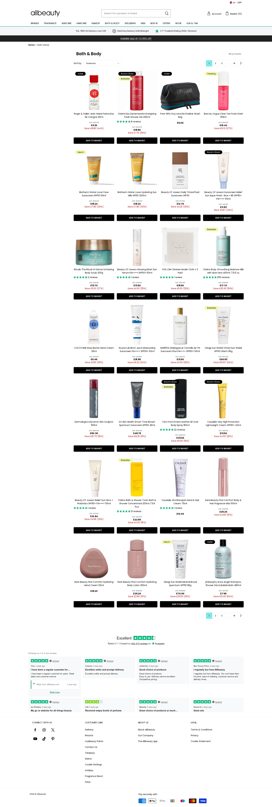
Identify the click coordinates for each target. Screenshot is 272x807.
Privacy (194, 735)
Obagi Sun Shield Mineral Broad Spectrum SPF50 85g (180, 583)
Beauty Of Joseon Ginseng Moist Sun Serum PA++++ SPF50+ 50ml (137, 271)
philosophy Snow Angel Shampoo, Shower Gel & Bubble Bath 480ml (223, 583)
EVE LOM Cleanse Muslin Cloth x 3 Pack (180, 271)
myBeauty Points (94, 741)
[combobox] (136, 13)
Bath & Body (112, 23)
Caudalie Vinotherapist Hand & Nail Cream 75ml (180, 502)
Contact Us (91, 747)
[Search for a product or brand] (167, 13)
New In (154, 23)
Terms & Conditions (201, 729)
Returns (89, 735)
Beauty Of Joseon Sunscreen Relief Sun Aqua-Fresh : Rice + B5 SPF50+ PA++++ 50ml (223, 195)
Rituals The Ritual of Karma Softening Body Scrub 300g (94, 271)
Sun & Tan (192, 23)
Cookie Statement (201, 741)
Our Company (145, 735)
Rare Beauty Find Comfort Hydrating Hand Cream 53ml (93, 583)
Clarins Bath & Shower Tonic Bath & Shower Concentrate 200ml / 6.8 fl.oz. (137, 503)
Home (31, 45)
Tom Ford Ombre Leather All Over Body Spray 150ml (180, 423)
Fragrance (50, 23)
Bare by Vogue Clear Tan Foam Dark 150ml (223, 115)
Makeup (96, 23)
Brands (35, 23)
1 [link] (209, 63)
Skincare (66, 23)
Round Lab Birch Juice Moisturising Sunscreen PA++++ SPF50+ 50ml (137, 349)
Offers (166, 23)
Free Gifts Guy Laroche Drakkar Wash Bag (180, 115)
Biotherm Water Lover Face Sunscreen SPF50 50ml (94, 194)
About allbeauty (146, 729)
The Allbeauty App (148, 741)
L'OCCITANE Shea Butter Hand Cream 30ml (94, 349)
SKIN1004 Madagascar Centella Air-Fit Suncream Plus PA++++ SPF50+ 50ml (180, 349)
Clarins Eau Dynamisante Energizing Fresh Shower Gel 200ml (137, 115)
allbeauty (41, 794)
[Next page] (241, 63)
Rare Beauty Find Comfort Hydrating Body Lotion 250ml (137, 583)
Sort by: (78, 63)
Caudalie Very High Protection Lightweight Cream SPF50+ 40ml (223, 423)
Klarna (88, 758)
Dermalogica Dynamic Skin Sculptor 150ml (94, 423)
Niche (178, 23)
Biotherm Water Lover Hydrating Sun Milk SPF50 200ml (137, 194)
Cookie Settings (93, 764)
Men (143, 23)
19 (234, 63)
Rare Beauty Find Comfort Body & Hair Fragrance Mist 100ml (223, 502)
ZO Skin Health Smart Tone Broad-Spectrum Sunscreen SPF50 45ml (137, 423)
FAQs (87, 782)
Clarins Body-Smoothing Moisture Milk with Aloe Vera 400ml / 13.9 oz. (223, 271)
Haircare (81, 23)
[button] (214, 13)
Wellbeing (130, 23)
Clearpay (90, 752)
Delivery (89, 729)
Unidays (89, 770)
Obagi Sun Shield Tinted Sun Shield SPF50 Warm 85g (223, 349)
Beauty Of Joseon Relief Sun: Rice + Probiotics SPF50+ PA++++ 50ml (94, 502)
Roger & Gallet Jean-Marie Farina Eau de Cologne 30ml (94, 115)
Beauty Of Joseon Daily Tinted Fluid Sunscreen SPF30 (180, 194)
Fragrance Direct (94, 776)
